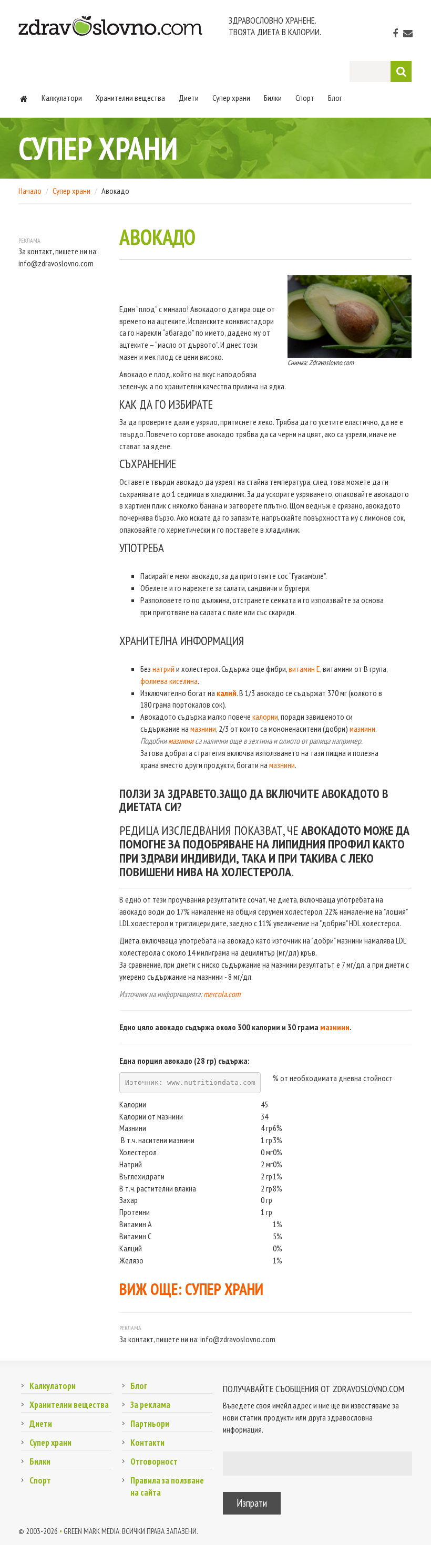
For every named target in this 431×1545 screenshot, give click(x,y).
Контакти (147, 1442)
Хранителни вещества (130, 97)
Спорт (304, 97)
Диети (189, 97)
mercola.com (221, 994)
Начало (30, 190)
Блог (335, 97)
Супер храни (231, 97)
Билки (273, 97)
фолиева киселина (169, 681)
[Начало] (23, 97)
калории (265, 716)
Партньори (149, 1423)
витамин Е (304, 668)
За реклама (150, 1405)
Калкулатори (62, 97)
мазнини (203, 728)
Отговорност (154, 1461)
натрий (163, 668)
